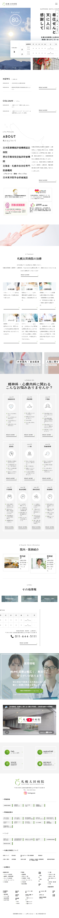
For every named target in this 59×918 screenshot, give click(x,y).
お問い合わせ (29, 913)
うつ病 (49, 872)
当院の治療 (23, 859)
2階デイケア (29, 901)
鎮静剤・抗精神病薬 (8, 876)
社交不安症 (6, 900)
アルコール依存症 (8, 874)
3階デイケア (29, 903)
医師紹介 (40, 855)
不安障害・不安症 (26, 878)
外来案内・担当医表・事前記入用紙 (33, 860)
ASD (17, 901)
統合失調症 (24, 883)
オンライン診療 (29, 892)
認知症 (40, 885)
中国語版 (54, 895)
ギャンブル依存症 (8, 878)
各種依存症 (6, 872)
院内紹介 (14, 855)
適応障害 (6, 894)
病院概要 (31, 855)
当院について (6, 855)
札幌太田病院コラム (42, 898)
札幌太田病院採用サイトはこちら (29, 690)
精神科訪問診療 (51, 859)
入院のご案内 (6, 859)
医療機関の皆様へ (18, 913)
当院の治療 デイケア (29, 895)
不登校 (22, 872)
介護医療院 (41, 859)
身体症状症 (17, 895)
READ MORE (43, 87)
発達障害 (24, 874)
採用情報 (14, 859)
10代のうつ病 (25, 876)
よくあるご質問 (42, 892)
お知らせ (41, 894)
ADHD (17, 903)
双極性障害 (51, 886)
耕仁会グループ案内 (25, 856)
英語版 (54, 892)
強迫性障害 (6, 898)
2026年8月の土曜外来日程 (18, 83)
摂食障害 (40, 873)
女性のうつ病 (52, 876)
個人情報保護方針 (41, 913)
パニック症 (6, 896)
